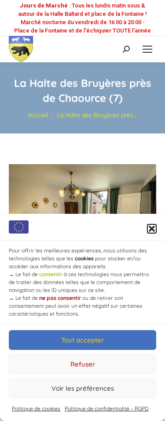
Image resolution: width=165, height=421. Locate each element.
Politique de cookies (36, 408)
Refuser (82, 364)
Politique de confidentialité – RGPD (107, 408)
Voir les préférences (82, 388)
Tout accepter (82, 340)
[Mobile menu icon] (147, 49)
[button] (151, 228)
